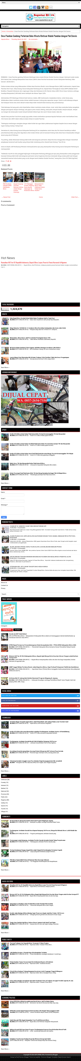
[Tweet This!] (8, 161)
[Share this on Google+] (10, 161)
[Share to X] (7, 165)
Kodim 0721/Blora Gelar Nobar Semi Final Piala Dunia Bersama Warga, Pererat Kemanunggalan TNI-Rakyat (41, 453)
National (3, 791)
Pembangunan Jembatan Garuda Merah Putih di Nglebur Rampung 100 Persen (33, 741)
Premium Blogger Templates (49, 1057)
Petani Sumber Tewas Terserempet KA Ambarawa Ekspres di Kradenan (31, 962)
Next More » (5, 367)
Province (3, 794)
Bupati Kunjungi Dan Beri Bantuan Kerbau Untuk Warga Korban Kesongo (18, 188)
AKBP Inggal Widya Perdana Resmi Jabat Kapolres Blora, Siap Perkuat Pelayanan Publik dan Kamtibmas (44, 667)
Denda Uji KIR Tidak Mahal (18, 634)
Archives (17, 629)
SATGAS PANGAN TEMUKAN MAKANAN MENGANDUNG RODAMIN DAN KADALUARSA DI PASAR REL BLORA (40, 556)
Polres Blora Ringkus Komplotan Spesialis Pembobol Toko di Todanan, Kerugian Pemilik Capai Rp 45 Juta (41, 981)
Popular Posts (7, 629)
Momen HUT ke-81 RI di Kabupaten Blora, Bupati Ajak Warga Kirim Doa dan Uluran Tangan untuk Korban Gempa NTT (44, 894)
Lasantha (37, 1057)
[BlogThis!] (5, 165)
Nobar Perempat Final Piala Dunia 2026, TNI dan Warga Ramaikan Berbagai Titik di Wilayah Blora (38, 473)
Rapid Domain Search (64, 1057)
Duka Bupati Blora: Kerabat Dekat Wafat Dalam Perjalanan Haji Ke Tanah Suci (32, 318)
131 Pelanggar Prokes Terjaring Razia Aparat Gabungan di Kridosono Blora (29, 187)
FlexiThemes (20, 1057)
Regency (3, 800)
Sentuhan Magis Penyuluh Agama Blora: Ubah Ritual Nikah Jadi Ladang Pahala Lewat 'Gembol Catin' (39, 722)
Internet (3, 785)
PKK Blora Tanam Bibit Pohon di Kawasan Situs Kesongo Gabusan (29, 860)
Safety (3, 803)
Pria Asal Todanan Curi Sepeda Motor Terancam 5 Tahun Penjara (29, 943)
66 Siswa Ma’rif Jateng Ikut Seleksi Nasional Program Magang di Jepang (33, 678)
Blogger (55, 1054)
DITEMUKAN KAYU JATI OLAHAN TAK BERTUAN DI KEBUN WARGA (29, 566)
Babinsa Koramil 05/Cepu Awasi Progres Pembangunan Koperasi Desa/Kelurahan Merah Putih (38, 1029)
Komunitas (10, 31)
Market (3, 788)
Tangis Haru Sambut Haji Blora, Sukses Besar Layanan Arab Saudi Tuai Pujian (32, 922)
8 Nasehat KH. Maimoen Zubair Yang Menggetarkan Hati (28, 526)
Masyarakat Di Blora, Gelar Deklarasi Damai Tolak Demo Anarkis (40, 187)
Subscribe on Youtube (10, 705)
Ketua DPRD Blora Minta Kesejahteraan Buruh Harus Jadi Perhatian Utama (32, 1001)
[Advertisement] (40, 286)
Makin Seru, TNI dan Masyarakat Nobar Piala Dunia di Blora (27, 463)
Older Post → (75, 197)
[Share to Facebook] (9, 165)
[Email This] (3, 165)
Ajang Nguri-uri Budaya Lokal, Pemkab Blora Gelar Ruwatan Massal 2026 (31, 904)
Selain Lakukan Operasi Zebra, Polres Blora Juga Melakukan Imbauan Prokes (36, 547)
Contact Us (4, 585)
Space (3, 806)
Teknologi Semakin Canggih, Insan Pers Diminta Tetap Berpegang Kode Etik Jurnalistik (36, 761)
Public (3, 797)
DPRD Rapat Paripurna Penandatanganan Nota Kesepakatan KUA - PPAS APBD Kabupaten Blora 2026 (42, 645)
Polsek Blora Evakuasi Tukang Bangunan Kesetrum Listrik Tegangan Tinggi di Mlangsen (36, 971)
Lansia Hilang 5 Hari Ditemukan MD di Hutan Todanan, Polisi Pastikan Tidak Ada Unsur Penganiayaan (39, 357)
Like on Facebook (9, 700)
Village (3, 811)
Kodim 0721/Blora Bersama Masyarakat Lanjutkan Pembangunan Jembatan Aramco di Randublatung (39, 731)
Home (3, 31)
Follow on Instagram (10, 710)
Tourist (3, 808)
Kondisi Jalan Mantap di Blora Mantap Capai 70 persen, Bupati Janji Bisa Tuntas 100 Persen (37, 913)
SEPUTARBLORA (39, 1054)
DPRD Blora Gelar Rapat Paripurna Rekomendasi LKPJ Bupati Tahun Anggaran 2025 (34, 1011)
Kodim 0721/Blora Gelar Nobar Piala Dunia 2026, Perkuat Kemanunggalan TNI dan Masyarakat (37, 434)
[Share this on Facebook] (6, 161)
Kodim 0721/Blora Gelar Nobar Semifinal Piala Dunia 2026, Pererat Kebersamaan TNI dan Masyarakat (40, 444)
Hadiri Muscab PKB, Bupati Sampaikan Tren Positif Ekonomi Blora (29, 1020)
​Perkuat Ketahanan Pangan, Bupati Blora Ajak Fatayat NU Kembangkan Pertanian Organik (36, 850)
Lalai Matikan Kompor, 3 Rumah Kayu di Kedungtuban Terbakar (28, 952)
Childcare (4, 779)
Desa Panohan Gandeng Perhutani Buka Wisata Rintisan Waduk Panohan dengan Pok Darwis (39, 36)
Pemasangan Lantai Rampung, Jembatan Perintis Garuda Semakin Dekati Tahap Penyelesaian (37, 840)
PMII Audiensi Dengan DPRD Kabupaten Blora (7, 186)
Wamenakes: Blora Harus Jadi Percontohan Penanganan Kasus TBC (30, 338)
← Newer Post (6, 197)
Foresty (3, 782)
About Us (4, 582)
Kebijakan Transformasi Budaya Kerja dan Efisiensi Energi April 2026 (30, 1039)
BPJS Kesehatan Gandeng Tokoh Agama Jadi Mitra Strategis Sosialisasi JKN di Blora (35, 347)
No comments (33, 39)
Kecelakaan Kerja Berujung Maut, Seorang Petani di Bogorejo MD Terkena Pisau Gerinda (36, 751)
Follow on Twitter (9, 695)
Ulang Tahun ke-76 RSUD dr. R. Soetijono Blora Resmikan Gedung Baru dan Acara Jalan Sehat (38, 328)
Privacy (3, 588)
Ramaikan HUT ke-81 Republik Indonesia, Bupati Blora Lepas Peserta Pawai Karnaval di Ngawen (34, 262)
